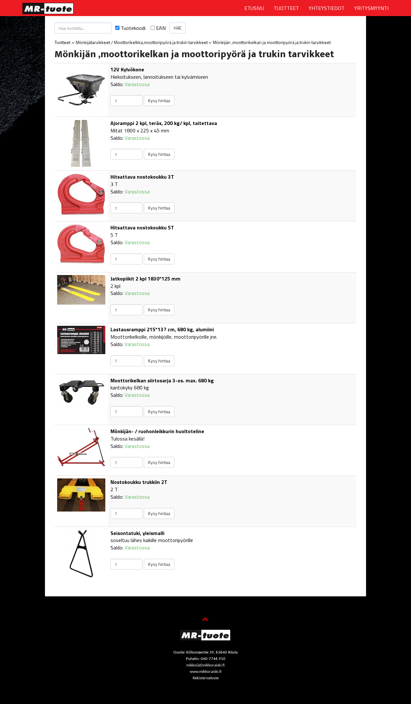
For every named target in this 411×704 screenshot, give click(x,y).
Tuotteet (62, 42)
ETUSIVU (254, 8)
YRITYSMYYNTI (371, 8)
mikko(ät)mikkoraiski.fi (205, 665)
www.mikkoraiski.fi (206, 672)
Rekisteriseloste (206, 678)
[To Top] (205, 620)
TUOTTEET (286, 8)
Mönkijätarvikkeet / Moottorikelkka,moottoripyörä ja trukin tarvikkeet (142, 42)
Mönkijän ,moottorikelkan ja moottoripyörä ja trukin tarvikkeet (272, 42)
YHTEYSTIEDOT (327, 8)
